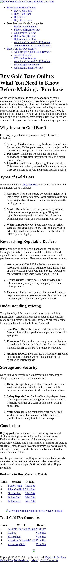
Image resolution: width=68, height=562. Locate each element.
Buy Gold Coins (23, 10)
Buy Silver (20, 16)
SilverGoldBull (16, 489)
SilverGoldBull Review (27, 29)
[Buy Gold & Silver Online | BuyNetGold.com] (27, 1)
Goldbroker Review (25, 32)
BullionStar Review (25, 35)
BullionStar (14, 497)
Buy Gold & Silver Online (21, 7)
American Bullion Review (28, 67)
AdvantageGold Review (27, 64)
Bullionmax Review (25, 39)
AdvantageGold (16, 544)
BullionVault (15, 485)
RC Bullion (14, 536)
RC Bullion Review (25, 58)
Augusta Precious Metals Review (32, 51)
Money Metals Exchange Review (32, 45)
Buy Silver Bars (23, 20)
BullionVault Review (25, 26)
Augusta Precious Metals (21, 528)
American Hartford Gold (21, 540)
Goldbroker (14, 493)
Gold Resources (49, 560)
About (34, 560)
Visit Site (30, 485)
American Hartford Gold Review (32, 42)
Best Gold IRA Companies (22, 48)
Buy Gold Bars (22, 13)
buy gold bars (30, 184)
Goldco (12, 532)
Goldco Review (22, 54)
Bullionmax (14, 501)
